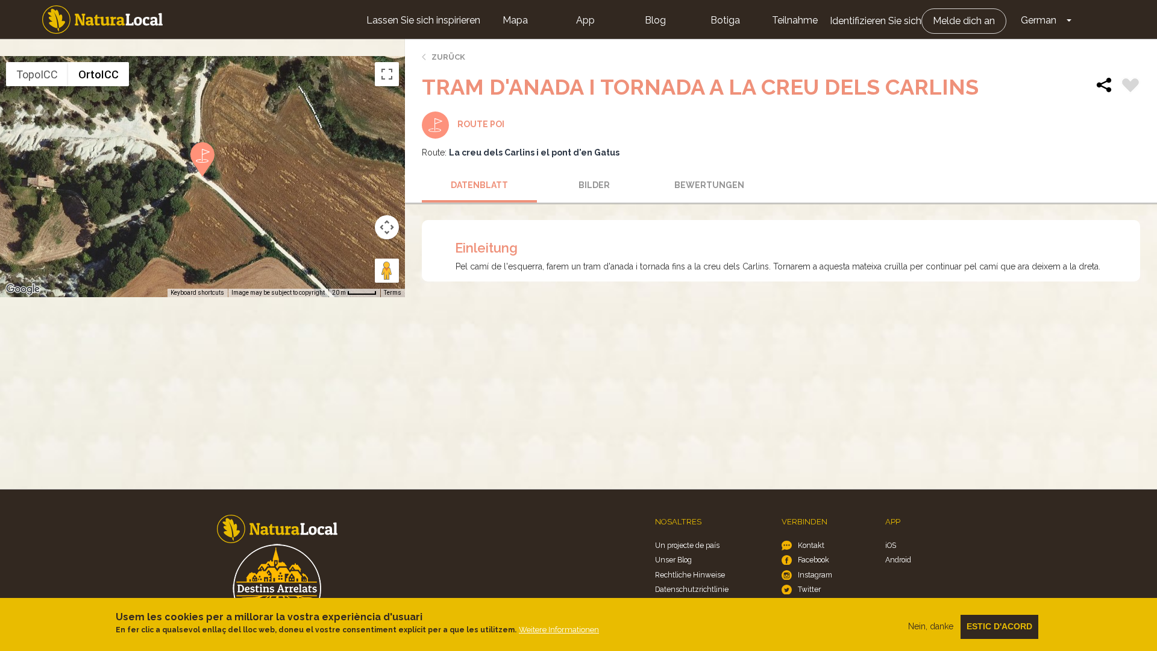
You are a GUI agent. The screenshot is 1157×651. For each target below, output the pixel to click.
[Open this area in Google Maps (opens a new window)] (23, 289)
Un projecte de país (687, 545)
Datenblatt (479, 185)
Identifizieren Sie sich (875, 21)
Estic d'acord (999, 626)
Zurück (448, 56)
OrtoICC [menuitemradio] (98, 74)
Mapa (515, 20)
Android (898, 559)
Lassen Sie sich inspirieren (423, 20)
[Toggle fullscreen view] (387, 74)
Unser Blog (673, 559)
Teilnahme (795, 20)
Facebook (813, 559)
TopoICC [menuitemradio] (37, 74)
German (1038, 20)
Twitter (809, 589)
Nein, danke (930, 626)
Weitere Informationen (559, 629)
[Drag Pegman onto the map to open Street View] (387, 271)
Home (102, 19)
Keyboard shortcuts (197, 292)
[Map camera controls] (387, 227)
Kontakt (811, 545)
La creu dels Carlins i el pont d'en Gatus (534, 152)
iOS (890, 545)
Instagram (815, 574)
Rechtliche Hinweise (690, 574)
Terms (392, 292)
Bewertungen (709, 185)
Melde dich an (964, 21)
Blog (655, 20)
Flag (1130, 86)
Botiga (725, 20)
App (585, 20)
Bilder (594, 185)
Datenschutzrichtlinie (692, 589)
